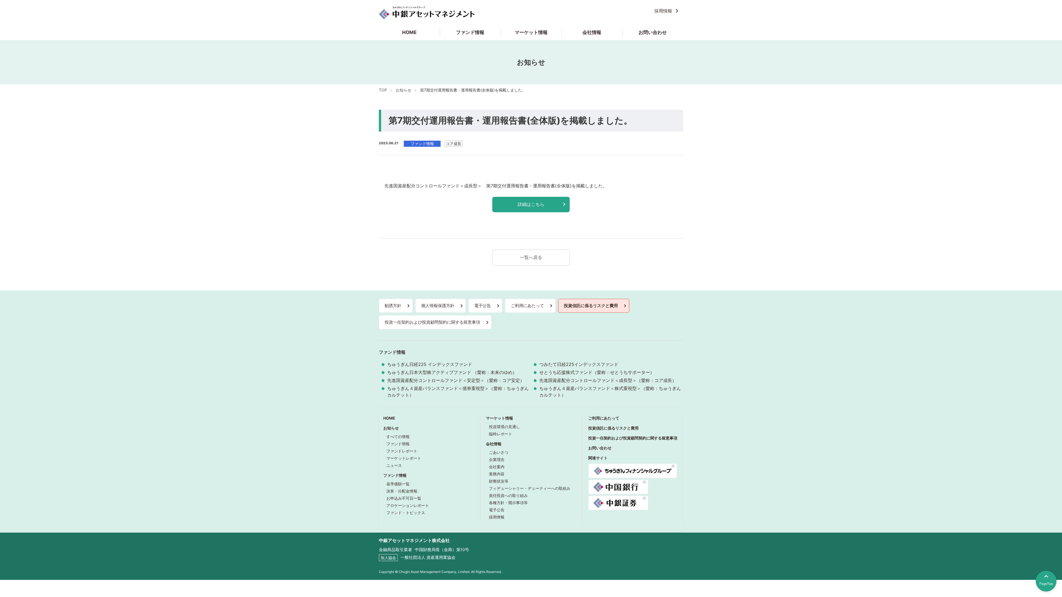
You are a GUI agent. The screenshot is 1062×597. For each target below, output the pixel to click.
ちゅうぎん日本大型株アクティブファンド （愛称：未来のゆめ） (452, 372)
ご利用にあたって (527, 305)
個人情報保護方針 (437, 305)
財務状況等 (498, 481)
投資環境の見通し (504, 426)
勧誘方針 (393, 305)
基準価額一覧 (398, 483)
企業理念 (496, 459)
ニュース (394, 465)
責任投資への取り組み (508, 495)
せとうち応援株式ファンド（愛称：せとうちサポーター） (596, 372)
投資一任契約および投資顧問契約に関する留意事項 (432, 322)
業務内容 (496, 474)
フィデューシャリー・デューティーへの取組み (529, 488)
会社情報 (591, 32)
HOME (409, 32)
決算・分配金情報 (401, 491)
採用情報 (663, 11)
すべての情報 (398, 436)
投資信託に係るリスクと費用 (591, 305)
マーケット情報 (531, 32)
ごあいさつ (498, 452)
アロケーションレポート (407, 505)
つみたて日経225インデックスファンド (578, 364)
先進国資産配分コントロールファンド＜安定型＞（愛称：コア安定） (455, 380)
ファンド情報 (470, 32)
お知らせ (391, 428)
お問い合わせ (653, 32)
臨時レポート (500, 433)
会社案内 (496, 466)
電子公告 (482, 305)
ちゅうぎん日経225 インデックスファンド (429, 364)
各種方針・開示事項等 (508, 502)
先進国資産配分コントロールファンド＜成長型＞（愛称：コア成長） (607, 380)
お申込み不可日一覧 (403, 498)
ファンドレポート (401, 451)
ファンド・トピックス (405, 512)
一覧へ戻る (531, 257)
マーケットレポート (403, 458)
